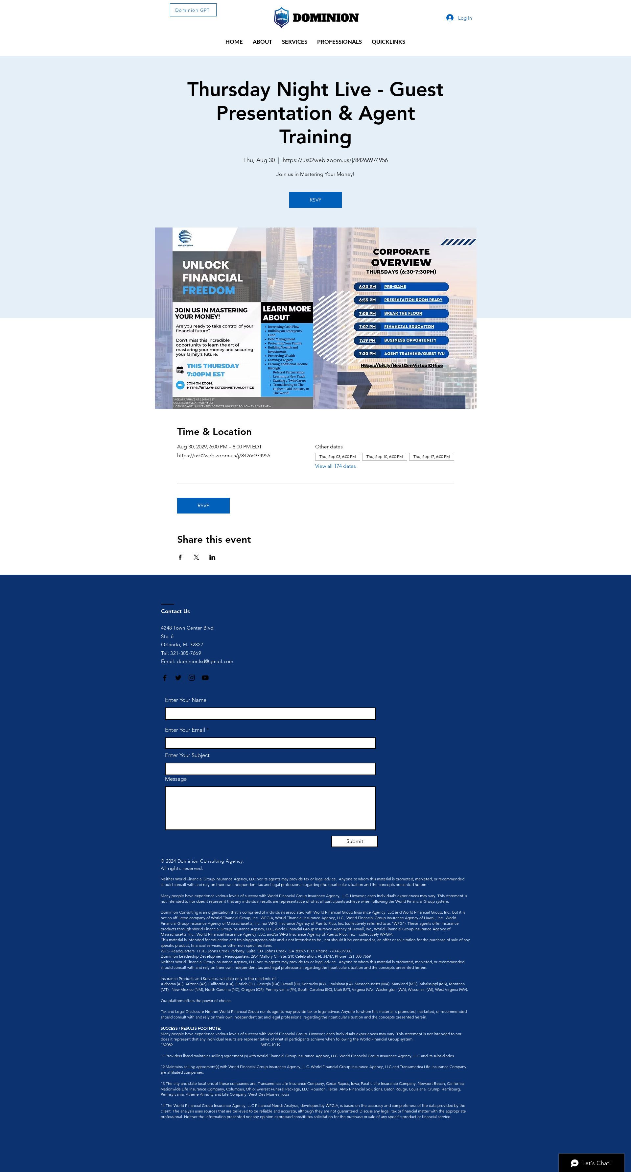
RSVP (315, 200)
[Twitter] (178, 678)
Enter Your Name (185, 700)
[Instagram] (192, 678)
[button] (262, 42)
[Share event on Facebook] (180, 557)
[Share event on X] (196, 557)
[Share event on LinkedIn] (212, 557)
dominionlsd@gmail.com (205, 661)
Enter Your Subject (187, 755)
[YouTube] (205, 678)
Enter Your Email (185, 730)
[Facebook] (165, 678)
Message (176, 779)
